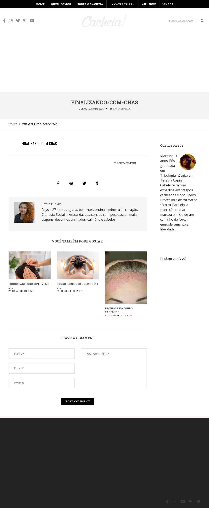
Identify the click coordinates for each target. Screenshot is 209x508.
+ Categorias (122, 4)
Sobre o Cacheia (90, 4)
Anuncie (149, 4)
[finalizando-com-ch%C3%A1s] (58, 183)
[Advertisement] (104, 61)
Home (40, 4)
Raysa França (121, 108)
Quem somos (61, 4)
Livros (167, 4)
